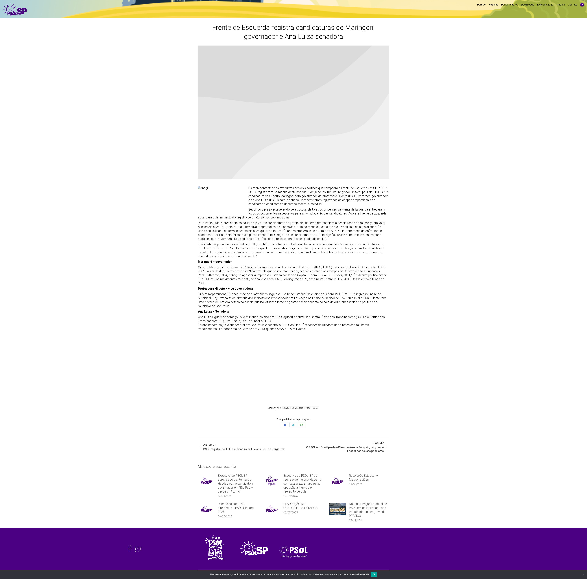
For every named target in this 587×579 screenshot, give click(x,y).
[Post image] (206, 480)
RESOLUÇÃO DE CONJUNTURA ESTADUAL (301, 506)
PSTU (308, 408)
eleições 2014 (297, 408)
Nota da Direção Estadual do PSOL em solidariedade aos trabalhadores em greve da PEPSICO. (368, 510)
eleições (286, 408)
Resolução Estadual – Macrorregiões (363, 477)
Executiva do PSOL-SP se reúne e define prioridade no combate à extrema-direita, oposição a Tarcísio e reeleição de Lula (302, 483)
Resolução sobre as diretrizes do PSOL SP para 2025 (236, 508)
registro (315, 408)
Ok (374, 574)
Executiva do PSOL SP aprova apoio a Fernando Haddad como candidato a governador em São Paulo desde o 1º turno (235, 483)
